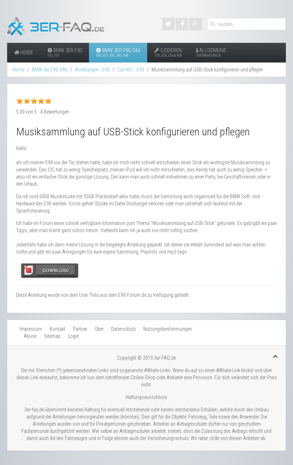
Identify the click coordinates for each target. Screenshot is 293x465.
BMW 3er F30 (65, 52)
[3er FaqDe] (195, 24)
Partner (80, 329)
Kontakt (57, 329)
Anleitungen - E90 (92, 69)
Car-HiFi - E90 (130, 69)
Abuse (30, 336)
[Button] (50, 270)
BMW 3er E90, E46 (118, 52)
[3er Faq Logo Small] (59, 25)
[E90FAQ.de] (182, 24)
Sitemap (52, 336)
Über (99, 329)
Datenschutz (123, 329)
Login (73, 336)
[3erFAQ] (168, 24)
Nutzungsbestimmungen (167, 329)
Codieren (168, 52)
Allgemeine (211, 52)
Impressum (31, 329)
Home (26, 52)
